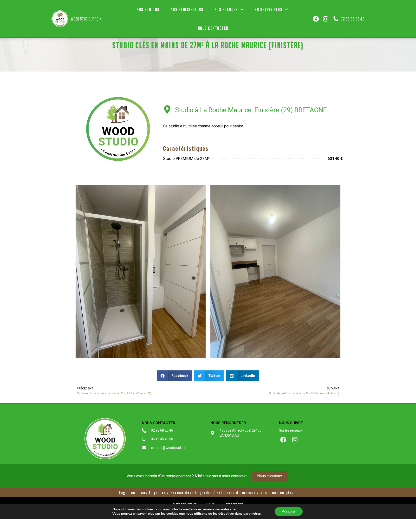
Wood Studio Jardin (86, 18)
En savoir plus (268, 9)
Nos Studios (148, 9)
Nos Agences (226, 9)
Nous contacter (213, 28)
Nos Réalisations (187, 9)
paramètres (252, 514)
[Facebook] (316, 19)
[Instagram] (326, 19)
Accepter (288, 511)
